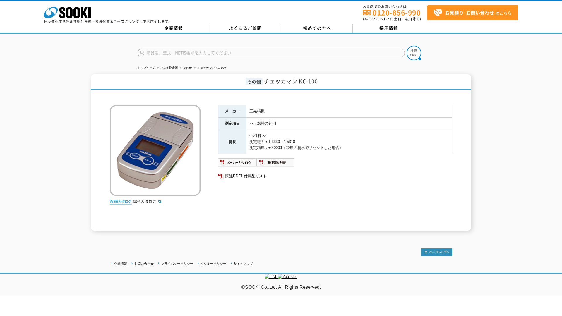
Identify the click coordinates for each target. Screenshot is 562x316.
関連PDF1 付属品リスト (246, 176)
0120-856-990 (397, 12)
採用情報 (388, 28)
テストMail (550, 293)
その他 (187, 67)
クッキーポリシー (213, 263)
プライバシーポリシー (177, 263)
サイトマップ (243, 263)
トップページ (146, 67)
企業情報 (173, 28)
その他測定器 (169, 67)
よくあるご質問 (245, 28)
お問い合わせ (144, 263)
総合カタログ (144, 201)
